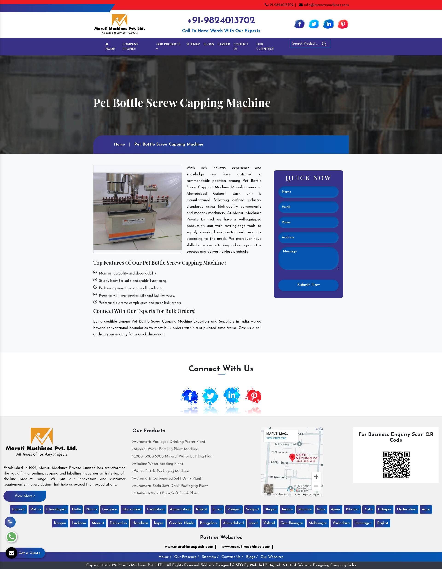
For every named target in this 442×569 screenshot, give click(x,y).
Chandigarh (56, 509)
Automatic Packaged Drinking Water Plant (169, 442)
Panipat (234, 509)
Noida (91, 509)
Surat (217, 509)
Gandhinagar (291, 523)
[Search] (336, 45)
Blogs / (252, 557)
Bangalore (209, 523)
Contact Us (241, 47)
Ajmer (335, 509)
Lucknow (79, 523)
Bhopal (270, 509)
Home (110, 49)
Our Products (168, 44)
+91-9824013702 (221, 21)
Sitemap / (210, 557)
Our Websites (272, 557)
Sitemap (193, 44)
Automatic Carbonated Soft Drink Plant (167, 478)
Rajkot (201, 509)
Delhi (76, 509)
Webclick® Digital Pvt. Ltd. (273, 565)
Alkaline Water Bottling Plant (158, 464)
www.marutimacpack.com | (190, 547)
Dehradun (118, 523)
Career (224, 44)
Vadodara (341, 523)
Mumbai (305, 509)
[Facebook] (299, 24)
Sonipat (252, 509)
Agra (426, 509)
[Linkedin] (328, 24)
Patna (35, 509)
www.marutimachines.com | (247, 547)
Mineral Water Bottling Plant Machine (166, 449)
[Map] (292, 461)
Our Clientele (265, 47)
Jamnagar (363, 523)
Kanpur (60, 523)
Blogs (209, 44)
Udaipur (385, 509)
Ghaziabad (131, 509)
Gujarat (18, 509)
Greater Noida (182, 523)
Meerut (98, 523)
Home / (165, 557)
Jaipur (159, 523)
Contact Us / (232, 557)
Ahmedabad (180, 509)
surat (253, 523)
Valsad (269, 523)
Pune (321, 509)
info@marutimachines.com (326, 5)
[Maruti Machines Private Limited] (41, 444)
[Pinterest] (343, 24)
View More (24, 496)
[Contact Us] (10, 519)
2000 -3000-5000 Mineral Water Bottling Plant (174, 456)
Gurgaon (109, 509)
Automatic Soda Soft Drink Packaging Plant (171, 486)
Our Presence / (186, 557)
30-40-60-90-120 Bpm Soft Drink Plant (166, 493)
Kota (368, 509)
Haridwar (140, 523)
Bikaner (352, 509)
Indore (287, 509)
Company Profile (130, 47)
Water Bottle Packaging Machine (161, 471)
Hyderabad (406, 509)
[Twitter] (314, 24)
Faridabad (156, 509)
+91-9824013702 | (282, 5)
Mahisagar (317, 523)
